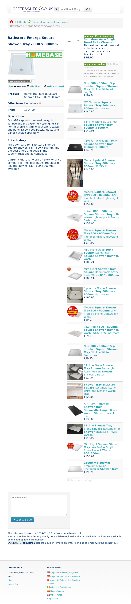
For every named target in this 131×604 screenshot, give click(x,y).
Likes (10, 580)
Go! (88, 9)
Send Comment (23, 519)
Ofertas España (57, 591)
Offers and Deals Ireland (60, 587)
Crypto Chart (52, 598)
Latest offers (13, 584)
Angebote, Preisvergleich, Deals (64, 572)
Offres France (56, 594)
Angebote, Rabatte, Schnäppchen (65, 576)
